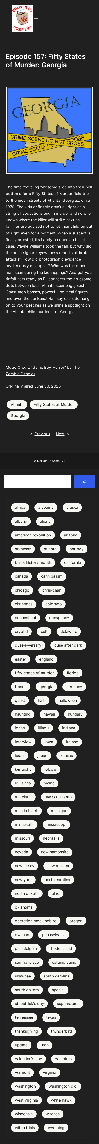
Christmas (23, 604)
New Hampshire (54, 852)
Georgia (18, 415)
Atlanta (17, 404)
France (20, 686)
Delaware (69, 631)
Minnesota (24, 824)
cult (44, 631)
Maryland (23, 796)
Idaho (20, 727)
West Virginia (26, 1100)
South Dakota (27, 989)
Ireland (72, 741)
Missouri (22, 838)
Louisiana (23, 783)
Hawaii (49, 714)
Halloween (68, 700)
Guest (20, 700)
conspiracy (59, 617)
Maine (49, 783)
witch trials (25, 1127)
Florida (73, 672)
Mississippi (56, 824)
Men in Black (26, 810)
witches (53, 1113)
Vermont (22, 1072)
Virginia (49, 1072)
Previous (42, 433)
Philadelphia (26, 948)
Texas (51, 1017)
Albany (21, 521)
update (21, 1045)
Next (60, 433)
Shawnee (23, 976)
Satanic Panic (64, 962)
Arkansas (23, 548)
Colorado (53, 604)
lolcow (50, 769)
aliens (45, 521)
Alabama (46, 507)
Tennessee (24, 1017)
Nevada (21, 852)
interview (23, 741)
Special (58, 989)
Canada (21, 576)
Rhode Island (61, 948)
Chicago (22, 590)
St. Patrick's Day (29, 1003)
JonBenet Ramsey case (52, 298)
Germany (74, 686)
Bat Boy (76, 548)
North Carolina (57, 879)
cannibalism (51, 576)
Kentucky (23, 769)
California (72, 562)
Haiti (42, 700)
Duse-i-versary (28, 645)
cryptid (21, 631)
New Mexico (58, 865)
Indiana (68, 727)
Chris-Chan (51, 590)
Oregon (75, 920)
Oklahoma (24, 907)
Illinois (43, 727)
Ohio (56, 893)
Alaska (72, 507)
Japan (42, 755)
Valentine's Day (28, 1058)
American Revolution (33, 535)
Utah (45, 1045)
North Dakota (27, 893)
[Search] (84, 481)
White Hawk (61, 1100)
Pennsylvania (54, 934)
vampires (63, 1058)
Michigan (59, 810)
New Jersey (24, 865)
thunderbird (61, 1031)
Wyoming (56, 1127)
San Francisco (27, 962)
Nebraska (51, 838)
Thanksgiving (26, 1031)
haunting (23, 714)
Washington (25, 1086)
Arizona (70, 535)
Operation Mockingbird (35, 920)
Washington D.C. (63, 1086)
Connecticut (25, 617)
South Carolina (56, 976)
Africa (20, 507)
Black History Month (33, 562)
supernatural (68, 1003)
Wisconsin (24, 1113)
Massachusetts (58, 796)
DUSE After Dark (68, 645)
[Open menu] (36, 18)
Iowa (48, 741)
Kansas (66, 755)
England (46, 659)
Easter (20, 659)
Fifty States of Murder (54, 404)
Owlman (22, 934)
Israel (20, 755)
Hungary (75, 714)
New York (23, 879)
